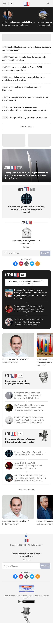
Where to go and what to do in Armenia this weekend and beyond (26, 282)
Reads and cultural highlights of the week (17, 382)
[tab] (21, 608)
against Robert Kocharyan (27, 117)
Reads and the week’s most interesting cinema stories (20, 440)
